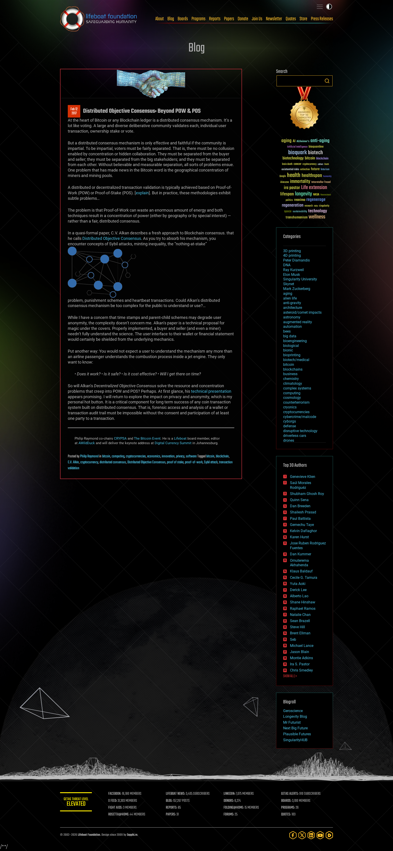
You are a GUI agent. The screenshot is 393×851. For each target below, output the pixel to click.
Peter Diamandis (296, 260)
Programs (198, 19)
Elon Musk (291, 274)
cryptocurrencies (136, 456)
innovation (168, 456)
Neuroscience (325, 195)
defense (289, 426)
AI (294, 141)
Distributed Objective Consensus (111, 238)
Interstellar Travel (321, 182)
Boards (183, 19)
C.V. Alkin (73, 462)
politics (289, 200)
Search (327, 80)
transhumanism (296, 217)
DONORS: (229, 801)
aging (286, 141)
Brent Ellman (300, 633)
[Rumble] (329, 835)
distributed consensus (113, 462)
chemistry (291, 379)
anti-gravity (292, 303)
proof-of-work (194, 462)
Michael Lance (301, 645)
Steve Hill (297, 627)
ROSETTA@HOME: (118, 815)
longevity (303, 194)
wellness (317, 217)
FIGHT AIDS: (115, 808)
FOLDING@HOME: (234, 808)
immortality (300, 181)
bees (287, 331)
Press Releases (322, 19)
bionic (288, 350)
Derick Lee (298, 590)
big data (289, 336)
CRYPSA (120, 438)
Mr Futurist (292, 722)
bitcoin (106, 456)
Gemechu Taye (302, 525)
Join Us (257, 19)
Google (283, 176)
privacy (180, 456)
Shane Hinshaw (302, 602)
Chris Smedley (301, 670)
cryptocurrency (89, 462)
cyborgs (289, 421)
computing (118, 456)
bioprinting (291, 355)
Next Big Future (295, 728)
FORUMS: (229, 815)
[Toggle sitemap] (320, 7)
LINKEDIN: (229, 794)
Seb (293, 639)
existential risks (290, 169)
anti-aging (320, 141)
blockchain (222, 456)
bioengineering (295, 341)
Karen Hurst (299, 537)
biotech (315, 153)
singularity (324, 206)
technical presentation (211, 391)
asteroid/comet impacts (302, 312)
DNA (286, 265)
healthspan (312, 176)
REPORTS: (171, 808)
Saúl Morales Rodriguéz (300, 485)
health (293, 175)
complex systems (297, 388)
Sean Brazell (300, 621)
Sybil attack (211, 462)
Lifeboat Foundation (89, 835)
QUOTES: (286, 815)
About (159, 19)
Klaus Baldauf (301, 571)
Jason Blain (299, 652)
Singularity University (300, 279)
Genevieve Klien (302, 476)
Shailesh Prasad (303, 512)
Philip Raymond (89, 456)
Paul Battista (300, 518)
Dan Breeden (300, 506)
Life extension (314, 188)
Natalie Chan (300, 615)
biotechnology (293, 158)
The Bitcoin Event (147, 438)
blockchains (292, 369)
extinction (305, 169)
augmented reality (297, 322)
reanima (299, 200)
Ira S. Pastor (300, 664)
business (290, 374)
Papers (229, 19)
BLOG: (169, 801)
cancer (297, 164)
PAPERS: (171, 815)
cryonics (290, 407)
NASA (316, 195)
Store (303, 19)
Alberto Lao (299, 596)
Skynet (288, 284)
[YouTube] (320, 835)
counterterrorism (296, 402)
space (288, 211)
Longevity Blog (295, 716)
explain (142, 192)
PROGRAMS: (288, 808)
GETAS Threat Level (76, 802)
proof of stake (175, 462)
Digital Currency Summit (173, 443)
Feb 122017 (74, 111)
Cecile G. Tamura (303, 577)
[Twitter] (302, 835)
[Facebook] (293, 835)
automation (292, 326)
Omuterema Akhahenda (299, 562)
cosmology (292, 397)
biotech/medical (296, 360)
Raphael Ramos (302, 608)
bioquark (297, 152)
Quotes (291, 19)
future (315, 169)
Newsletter (274, 19)
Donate (243, 19)
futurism (325, 169)
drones (288, 440)
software (191, 456)
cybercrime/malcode (299, 417)
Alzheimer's (303, 141)
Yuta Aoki (297, 584)
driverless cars (294, 435)
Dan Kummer (300, 554)
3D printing (292, 251)
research (309, 206)
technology (317, 211)
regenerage (315, 199)
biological (291, 345)
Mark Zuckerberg (296, 289)
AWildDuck (86, 443)
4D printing (292, 255)
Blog (170, 19)
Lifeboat (180, 438)
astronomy (291, 317)
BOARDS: (286, 801)
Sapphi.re (132, 835)
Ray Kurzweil (293, 270)
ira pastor (292, 187)
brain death (287, 164)
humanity (327, 176)
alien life (290, 298)
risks (316, 206)
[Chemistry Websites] (304, 109)
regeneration (292, 205)
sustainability (300, 211)
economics (153, 456)
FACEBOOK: (114, 794)
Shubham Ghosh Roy (307, 494)
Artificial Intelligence (297, 147)
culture (320, 164)
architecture (292, 307)
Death (326, 164)
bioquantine (316, 147)
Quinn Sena (299, 500)
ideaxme (284, 182)
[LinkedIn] (311, 835)
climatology (292, 383)
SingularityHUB (295, 740)
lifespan (287, 194)
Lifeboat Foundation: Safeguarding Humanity (98, 18)
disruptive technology (300, 431)
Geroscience (293, 711)
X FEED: (112, 801)
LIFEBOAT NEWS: (175, 794)
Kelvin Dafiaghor (303, 531)
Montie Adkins (301, 658)
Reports (214, 19)
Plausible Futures (297, 734)
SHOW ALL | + (290, 676)
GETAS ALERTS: (290, 794)
